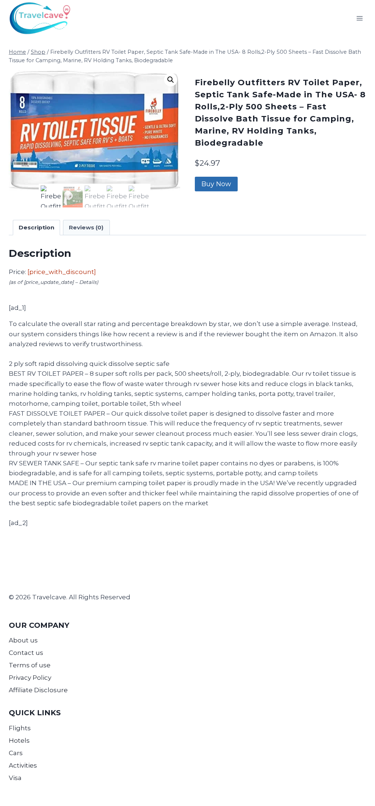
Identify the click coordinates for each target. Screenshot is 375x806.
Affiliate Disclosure (38, 690)
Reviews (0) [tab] (86, 227)
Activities (23, 765)
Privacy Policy (30, 677)
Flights (20, 728)
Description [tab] (36, 227)
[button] (170, 79)
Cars (16, 753)
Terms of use (30, 665)
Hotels (19, 740)
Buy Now (216, 184)
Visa (15, 777)
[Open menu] (359, 18)
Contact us (26, 652)
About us (23, 640)
